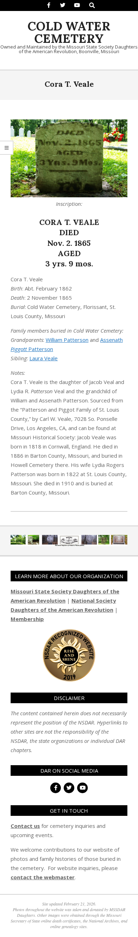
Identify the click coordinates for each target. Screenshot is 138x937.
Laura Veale (43, 358)
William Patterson (67, 339)
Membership (27, 618)
